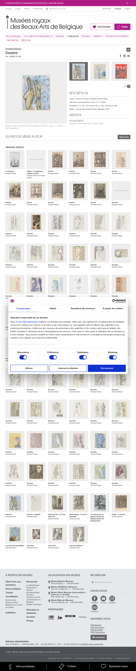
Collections (73, 36)
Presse (27, 9)
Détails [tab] (53, 308)
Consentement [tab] (23, 308)
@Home (25, 40)
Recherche (12, 40)
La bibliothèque (32, 585)
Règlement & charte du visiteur (14, 606)
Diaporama (124, 137)
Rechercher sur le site (47, 9)
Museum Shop (12, 602)
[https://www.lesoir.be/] (70, 615)
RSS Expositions (97, 627)
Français (118, 9)
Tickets (124, 27)
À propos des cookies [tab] (113, 308)
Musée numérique (34, 604)
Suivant (128, 86)
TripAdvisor (95, 611)
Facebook (94, 602)
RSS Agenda (96, 625)
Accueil (8, 9)
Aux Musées (12, 596)
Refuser (29, 368)
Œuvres (128, 50)
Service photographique (33, 591)
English (127, 9)
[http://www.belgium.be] (60, 617)
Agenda (59, 36)
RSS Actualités (97, 630)
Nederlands (107, 9)
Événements (38, 9)
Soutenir (30, 616)
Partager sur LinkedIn (124, 56)
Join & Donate (103, 27)
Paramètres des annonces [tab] (83, 308)
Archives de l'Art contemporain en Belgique (33, 599)
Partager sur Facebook (120, 56)
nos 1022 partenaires (28, 322)
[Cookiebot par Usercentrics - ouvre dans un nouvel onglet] (114, 301)
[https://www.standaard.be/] (83, 617)
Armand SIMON (86, 122)
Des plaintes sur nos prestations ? (60, 658)
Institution (97, 36)
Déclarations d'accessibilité (85, 658)
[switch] (53, 357)
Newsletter (100, 637)
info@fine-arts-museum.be (92, 644)
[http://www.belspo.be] (51, 617)
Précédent (125, 86)
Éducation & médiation (117, 36)
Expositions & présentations (38, 36)
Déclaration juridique (104, 658)
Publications (31, 587)
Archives (30, 595)
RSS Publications (98, 632)
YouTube (103, 602)
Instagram (112, 602)
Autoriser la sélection (68, 368)
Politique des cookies (122, 658)
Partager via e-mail (128, 56)
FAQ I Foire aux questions (13, 583)
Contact (18, 9)
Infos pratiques (13, 36)
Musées (86, 36)
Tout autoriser (106, 368)
